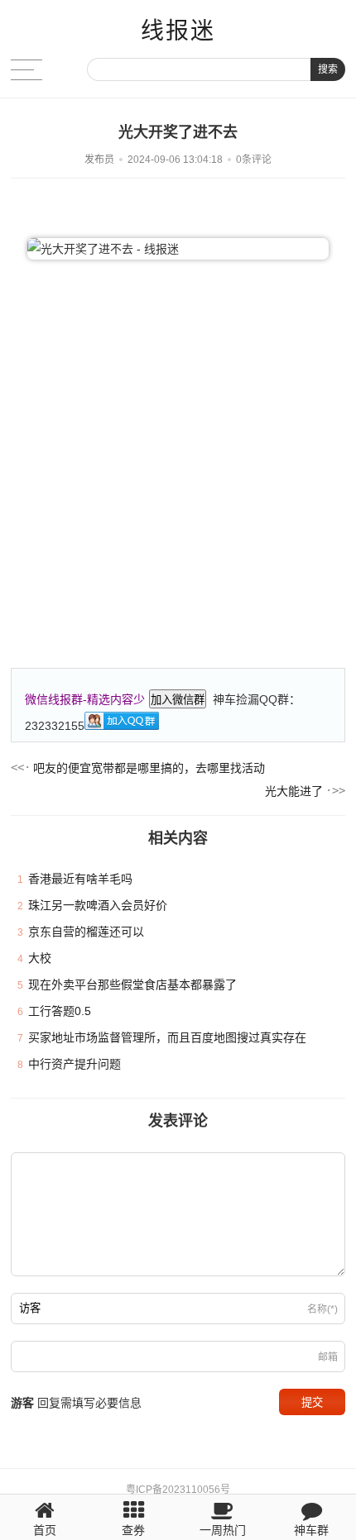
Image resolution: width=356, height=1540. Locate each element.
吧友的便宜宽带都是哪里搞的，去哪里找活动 (149, 768)
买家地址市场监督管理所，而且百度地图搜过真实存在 (167, 1037)
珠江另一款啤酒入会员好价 (97, 905)
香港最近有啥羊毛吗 (80, 878)
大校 (39, 958)
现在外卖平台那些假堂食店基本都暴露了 (132, 984)
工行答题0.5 (59, 1011)
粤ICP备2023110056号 (178, 1489)
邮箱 (328, 1357)
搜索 (328, 69)
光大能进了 (294, 791)
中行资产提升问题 (74, 1063)
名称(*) (322, 1309)
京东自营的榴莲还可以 (86, 931)
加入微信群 (177, 700)
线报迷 (178, 31)
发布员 (99, 159)
